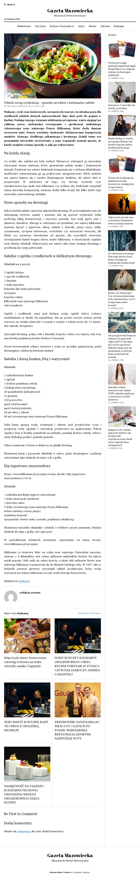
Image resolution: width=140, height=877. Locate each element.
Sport (81, 26)
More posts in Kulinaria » (89, 613)
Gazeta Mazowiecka (70, 10)
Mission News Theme (60, 872)
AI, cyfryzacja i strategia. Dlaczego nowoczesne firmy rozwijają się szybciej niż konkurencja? (121, 258)
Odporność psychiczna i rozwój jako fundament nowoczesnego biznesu (121, 220)
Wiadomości (24, 26)
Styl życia (40, 26)
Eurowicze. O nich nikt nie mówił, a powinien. (121, 107)
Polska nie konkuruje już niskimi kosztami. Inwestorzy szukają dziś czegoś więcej (121, 182)
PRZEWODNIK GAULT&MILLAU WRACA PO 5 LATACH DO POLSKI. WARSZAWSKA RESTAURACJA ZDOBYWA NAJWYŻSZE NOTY (77, 730)
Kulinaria (119, 26)
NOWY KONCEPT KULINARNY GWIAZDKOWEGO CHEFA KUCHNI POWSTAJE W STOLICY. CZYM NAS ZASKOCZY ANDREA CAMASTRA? (77, 666)
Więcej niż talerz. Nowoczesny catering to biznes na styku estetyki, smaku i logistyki (25, 662)
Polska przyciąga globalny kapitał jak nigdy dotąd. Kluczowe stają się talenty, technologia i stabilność (122, 69)
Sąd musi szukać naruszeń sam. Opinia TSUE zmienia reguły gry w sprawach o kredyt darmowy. (121, 393)
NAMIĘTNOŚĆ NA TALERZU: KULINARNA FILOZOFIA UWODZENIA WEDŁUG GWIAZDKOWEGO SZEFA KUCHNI (24, 794)
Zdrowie (105, 26)
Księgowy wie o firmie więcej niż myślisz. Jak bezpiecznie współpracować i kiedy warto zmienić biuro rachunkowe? (120, 437)
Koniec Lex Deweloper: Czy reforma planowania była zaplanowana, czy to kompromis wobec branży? (121, 299)
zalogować (23, 831)
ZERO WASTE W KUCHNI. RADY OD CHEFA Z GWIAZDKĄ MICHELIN (26, 726)
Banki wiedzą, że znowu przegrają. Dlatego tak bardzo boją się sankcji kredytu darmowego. (120, 143)
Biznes (92, 26)
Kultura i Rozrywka (60, 26)
